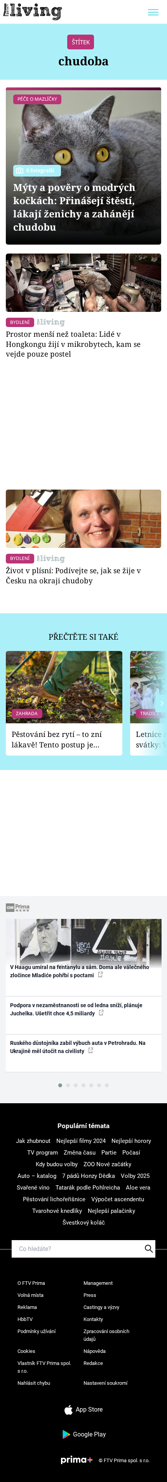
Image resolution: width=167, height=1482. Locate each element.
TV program (42, 1152)
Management (98, 1283)
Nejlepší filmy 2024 (81, 1140)
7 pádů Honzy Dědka (88, 1175)
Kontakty (93, 1319)
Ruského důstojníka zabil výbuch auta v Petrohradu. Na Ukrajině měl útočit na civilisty (78, 1047)
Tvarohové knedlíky (57, 1210)
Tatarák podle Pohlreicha (88, 1187)
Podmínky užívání (36, 1331)
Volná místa (30, 1295)
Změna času (80, 1152)
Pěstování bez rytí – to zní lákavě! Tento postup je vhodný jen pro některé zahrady (57, 739)
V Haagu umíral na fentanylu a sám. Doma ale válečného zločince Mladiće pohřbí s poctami (79, 971)
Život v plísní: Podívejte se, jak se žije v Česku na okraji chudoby (73, 575)
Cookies (26, 1351)
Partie (109, 1152)
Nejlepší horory (131, 1140)
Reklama (27, 1307)
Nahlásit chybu (33, 1383)
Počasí (131, 1152)
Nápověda (95, 1351)
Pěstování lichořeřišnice (54, 1199)
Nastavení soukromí (105, 1383)
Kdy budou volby (57, 1164)
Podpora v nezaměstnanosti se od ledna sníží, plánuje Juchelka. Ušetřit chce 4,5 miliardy (76, 1009)
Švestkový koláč (84, 1222)
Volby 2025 (135, 1175)
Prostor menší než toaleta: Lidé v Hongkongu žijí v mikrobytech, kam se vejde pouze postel (73, 344)
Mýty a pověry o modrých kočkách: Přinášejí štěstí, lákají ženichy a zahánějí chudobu (74, 207)
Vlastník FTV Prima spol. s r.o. (44, 1367)
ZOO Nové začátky (107, 1164)
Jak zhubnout (33, 1140)
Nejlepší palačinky (111, 1210)
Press (90, 1295)
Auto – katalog (36, 1175)
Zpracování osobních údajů (106, 1335)
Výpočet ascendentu (117, 1199)
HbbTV (25, 1319)
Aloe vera (138, 1187)
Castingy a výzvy (101, 1307)
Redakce (93, 1363)
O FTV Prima (31, 1283)
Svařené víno (33, 1187)
